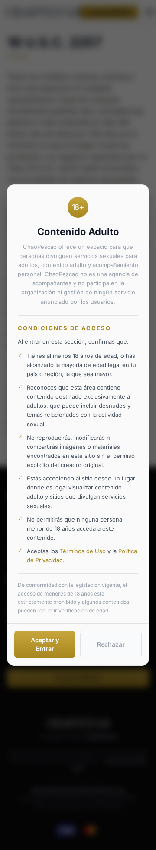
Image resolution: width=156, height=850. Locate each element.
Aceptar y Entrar (45, 644)
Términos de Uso (83, 550)
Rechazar (111, 644)
